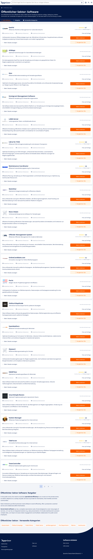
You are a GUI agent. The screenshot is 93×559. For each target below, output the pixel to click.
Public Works (29, 525)
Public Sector (39, 525)
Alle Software (6, 20)
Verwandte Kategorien (31, 20)
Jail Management (51, 525)
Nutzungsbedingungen (7, 549)
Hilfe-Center (66, 546)
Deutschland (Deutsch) (74, 553)
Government (5, 525)
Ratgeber (17, 20)
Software (34, 546)
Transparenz (4, 546)
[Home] (1, 7)
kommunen (81, 525)
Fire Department (63, 525)
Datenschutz (4, 543)
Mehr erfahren (80, 38)
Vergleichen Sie (81, 42)
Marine (73, 525)
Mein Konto (66, 543)
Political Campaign (17, 525)
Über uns (34, 543)
